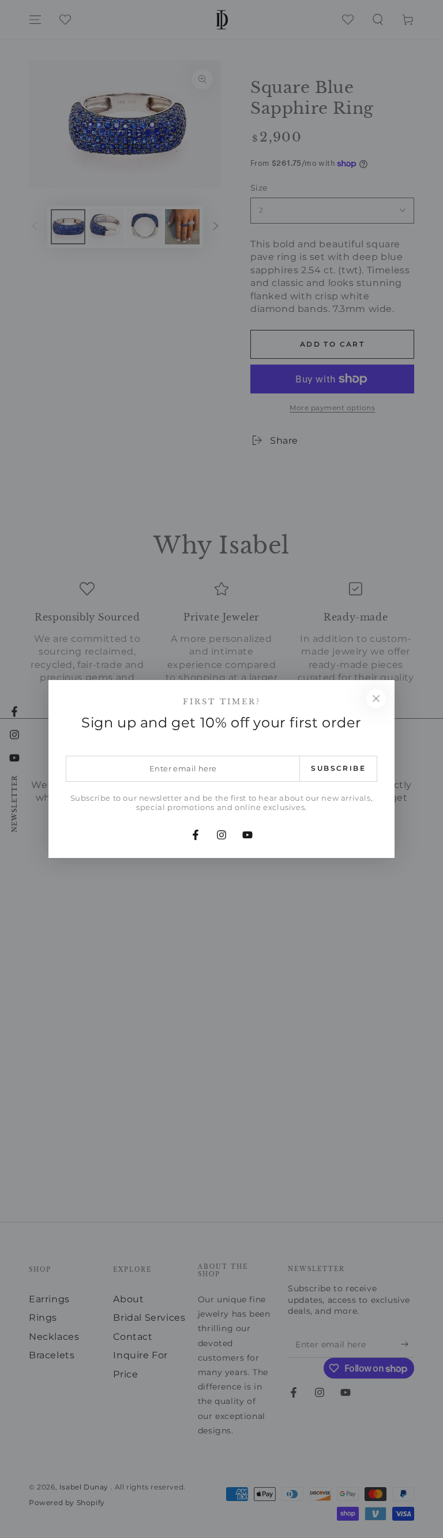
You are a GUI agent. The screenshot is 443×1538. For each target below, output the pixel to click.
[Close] (376, 698)
